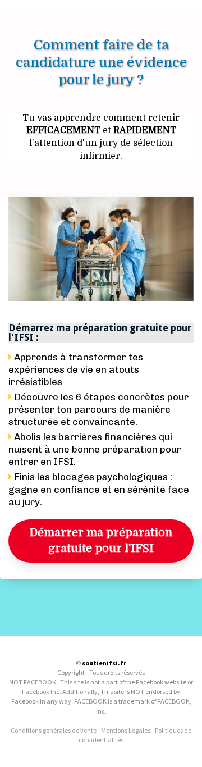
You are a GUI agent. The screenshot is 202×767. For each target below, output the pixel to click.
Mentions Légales (125, 730)
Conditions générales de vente (54, 730)
